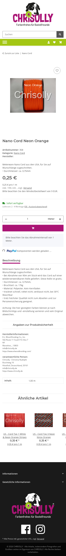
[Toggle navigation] (4, 42)
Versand (27, 187)
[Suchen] (60, 34)
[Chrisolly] (33, 15)
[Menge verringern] (6, 219)
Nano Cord (19, 153)
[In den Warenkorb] (4, 63)
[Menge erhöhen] (60, 219)
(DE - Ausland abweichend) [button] (35, 206)
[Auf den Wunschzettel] (57, 70)
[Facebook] (25, 529)
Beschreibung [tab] (11, 260)
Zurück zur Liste (12, 53)
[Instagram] (40, 529)
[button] (48, 42)
